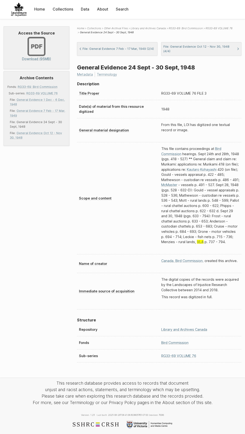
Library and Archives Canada (148, 28)
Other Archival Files (116, 28)
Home (39, 9)
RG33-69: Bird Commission (37, 87)
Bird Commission (175, 343)
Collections (63, 9)
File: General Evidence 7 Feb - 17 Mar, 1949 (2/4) (118, 49)
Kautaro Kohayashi (202, 169)
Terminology (107, 74)
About (102, 9)
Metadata (85, 74)
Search (122, 9)
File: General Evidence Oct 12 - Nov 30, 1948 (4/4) (196, 49)
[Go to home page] (18, 9)
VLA (200, 242)
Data (85, 9)
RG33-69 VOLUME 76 (42, 93)
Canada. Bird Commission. (182, 261)
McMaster (169, 185)
